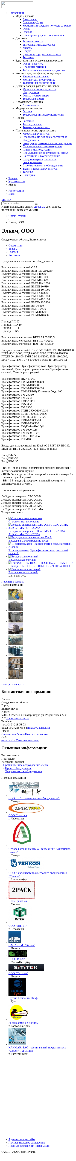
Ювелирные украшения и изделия (43, 35)
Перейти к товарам (12, 581)
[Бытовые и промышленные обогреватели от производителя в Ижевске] (14, 942)
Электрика (29, 175)
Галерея (13, 251)
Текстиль (28, 57)
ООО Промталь (17, 815)
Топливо (28, 171)
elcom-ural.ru (8, 740)
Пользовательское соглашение (26, 1142)
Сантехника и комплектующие (41, 155)
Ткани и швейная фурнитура (40, 168)
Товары (12, 178)
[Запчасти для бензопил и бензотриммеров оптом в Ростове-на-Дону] (18, 1019)
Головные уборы (33, 22)
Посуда (27, 50)
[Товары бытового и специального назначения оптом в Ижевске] (26, 970)
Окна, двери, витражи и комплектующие (47, 143)
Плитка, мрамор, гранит (37, 149)
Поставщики (16, 12)
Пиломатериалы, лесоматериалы (42, 146)
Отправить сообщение (13, 734)
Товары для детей (33, 98)
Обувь (26, 28)
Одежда (27, 31)
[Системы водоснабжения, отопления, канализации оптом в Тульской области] (17, 994)
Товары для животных (36, 127)
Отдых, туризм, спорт (36, 95)
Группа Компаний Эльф (22, 998)
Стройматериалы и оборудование (43, 165)
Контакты (14, 255)
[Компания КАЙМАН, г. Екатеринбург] (17, 1044)
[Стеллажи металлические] (25, 518)
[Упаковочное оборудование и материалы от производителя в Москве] (21, 897)
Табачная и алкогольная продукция (44, 70)
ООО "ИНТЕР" (17, 925)
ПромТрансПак (17, 901)
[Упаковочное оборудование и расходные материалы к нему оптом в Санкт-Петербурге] (17, 955)
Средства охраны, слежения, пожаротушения (40, 161)
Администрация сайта (21, 1139)
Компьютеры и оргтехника (39, 79)
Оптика (27, 111)
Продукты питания (34, 66)
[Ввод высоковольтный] (23, 556)
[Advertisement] (38, 1096)
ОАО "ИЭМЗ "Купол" (21, 945)
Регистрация (16, 190)
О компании (15, 245)
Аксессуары (30, 19)
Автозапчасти (31, 105)
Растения (28, 120)
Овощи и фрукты (33, 63)
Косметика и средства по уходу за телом (47, 25)
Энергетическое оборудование (23, 771)
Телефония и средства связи (39, 82)
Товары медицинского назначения (43, 114)
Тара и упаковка (32, 124)
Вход (11, 193)
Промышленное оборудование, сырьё (45, 152)
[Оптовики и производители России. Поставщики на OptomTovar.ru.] (17, 6)
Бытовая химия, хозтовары (39, 44)
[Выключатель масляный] (24, 569)
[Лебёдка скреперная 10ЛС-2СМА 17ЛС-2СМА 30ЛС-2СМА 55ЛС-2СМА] (41, 527)
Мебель (27, 47)
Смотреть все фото (12, 684)
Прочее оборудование (18, 768)
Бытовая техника (33, 41)
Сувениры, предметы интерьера (42, 54)
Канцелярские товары (36, 76)
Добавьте (39, 206)
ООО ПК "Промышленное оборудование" (34, 798)
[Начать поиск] (36, 204)
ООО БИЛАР (16, 958)
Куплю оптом (16, 181)
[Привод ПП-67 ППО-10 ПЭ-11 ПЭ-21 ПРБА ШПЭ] (40, 562)
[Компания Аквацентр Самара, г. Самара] (21, 845)
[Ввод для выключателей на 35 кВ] (30, 537)
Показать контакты (17, 718)
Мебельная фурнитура (36, 133)
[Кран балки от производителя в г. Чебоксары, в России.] (26, 812)
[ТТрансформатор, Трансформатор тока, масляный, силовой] (41, 546)
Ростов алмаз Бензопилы (23, 1022)
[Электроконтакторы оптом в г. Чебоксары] (20, 922)
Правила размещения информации (29, 1145)
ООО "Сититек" (18, 973)
